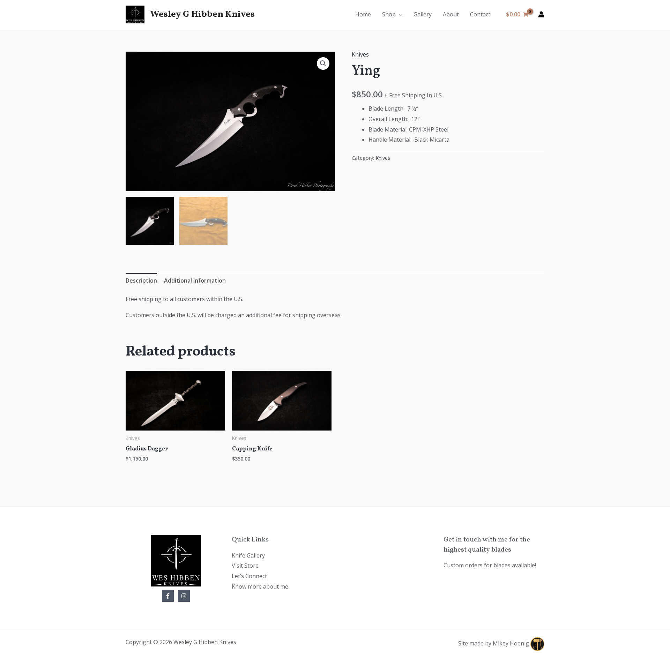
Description (141, 280)
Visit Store (245, 565)
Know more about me (260, 586)
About (451, 14)
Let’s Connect (249, 576)
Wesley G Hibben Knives (202, 14)
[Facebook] (168, 596)
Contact (480, 14)
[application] (399, 14)
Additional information (195, 280)
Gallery (423, 14)
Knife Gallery (248, 555)
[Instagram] (184, 596)
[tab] (141, 281)
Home (363, 14)
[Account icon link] (541, 14)
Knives (360, 54)
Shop (389, 14)
